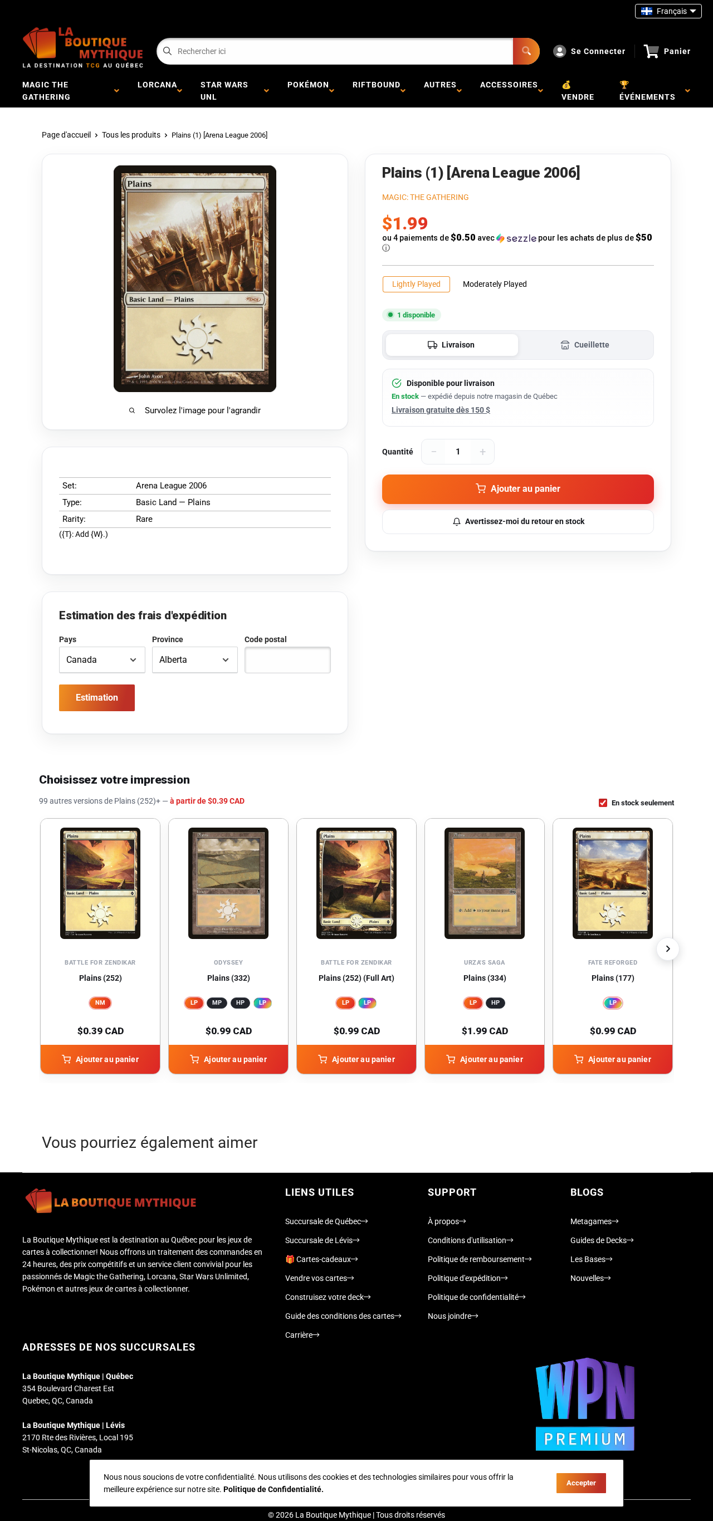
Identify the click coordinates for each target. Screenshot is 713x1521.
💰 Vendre (577, 90)
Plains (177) (613, 978)
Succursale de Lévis (319, 1240)
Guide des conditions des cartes (339, 1316)
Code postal (266, 639)
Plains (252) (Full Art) (356, 978)
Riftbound (377, 90)
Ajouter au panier (107, 1059)
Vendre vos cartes (316, 1278)
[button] (518, 242)
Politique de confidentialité (473, 1297)
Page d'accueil (66, 134)
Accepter (581, 1483)
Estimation (97, 697)
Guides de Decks (598, 1240)
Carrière (298, 1335)
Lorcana (157, 90)
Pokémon (308, 90)
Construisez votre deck (324, 1297)
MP (217, 1002)
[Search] (526, 51)
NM (100, 1002)
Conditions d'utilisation (467, 1240)
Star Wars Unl (224, 90)
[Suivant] (668, 949)
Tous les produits (131, 134)
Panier (677, 51)
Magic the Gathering (48, 90)
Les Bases (587, 1259)
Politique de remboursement (476, 1259)
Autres (440, 90)
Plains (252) (100, 978)
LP (194, 1002)
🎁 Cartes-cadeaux (318, 1259)
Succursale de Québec (323, 1221)
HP (240, 1002)
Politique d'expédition (464, 1278)
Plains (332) (228, 978)
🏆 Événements (649, 90)
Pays (67, 639)
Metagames (591, 1221)
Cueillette (591, 344)
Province (167, 639)
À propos (443, 1221)
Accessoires (509, 90)
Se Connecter (598, 51)
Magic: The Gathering (425, 197)
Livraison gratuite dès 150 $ (441, 409)
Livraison (458, 344)
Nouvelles (587, 1278)
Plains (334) (484, 978)
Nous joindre (449, 1316)
